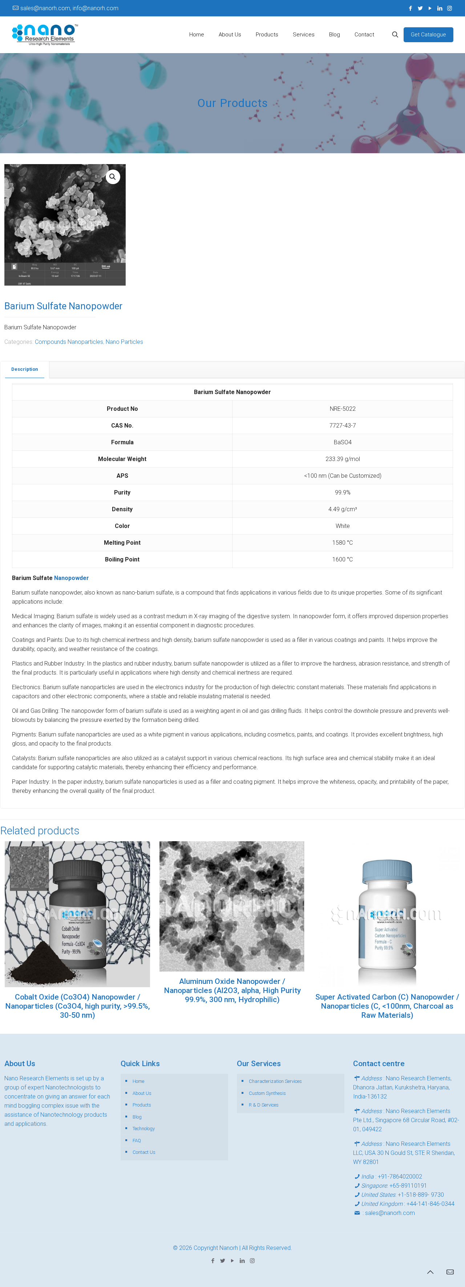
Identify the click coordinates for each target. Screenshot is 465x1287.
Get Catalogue (428, 34)
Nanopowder (71, 578)
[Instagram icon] (449, 8)
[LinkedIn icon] (440, 8)
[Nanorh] (45, 34)
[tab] (24, 369)
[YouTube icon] (430, 8)
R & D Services (264, 1105)
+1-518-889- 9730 (421, 1194)
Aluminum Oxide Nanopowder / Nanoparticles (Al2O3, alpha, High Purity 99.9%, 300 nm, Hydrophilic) (232, 990)
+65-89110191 (408, 1185)
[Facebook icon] (410, 8)
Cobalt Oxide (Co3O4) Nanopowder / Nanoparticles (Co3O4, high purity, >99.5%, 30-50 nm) (77, 1006)
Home (138, 1081)
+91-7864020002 (400, 1176)
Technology (144, 1128)
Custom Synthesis (267, 1093)
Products (142, 1105)
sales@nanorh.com (390, 1212)
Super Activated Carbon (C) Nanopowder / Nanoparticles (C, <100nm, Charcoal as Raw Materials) (387, 1006)
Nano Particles (124, 341)
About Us (142, 1093)
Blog (137, 1117)
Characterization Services (275, 1081)
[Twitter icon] (420, 8)
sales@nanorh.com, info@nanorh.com (69, 8)
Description (24, 369)
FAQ (137, 1140)
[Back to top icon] (430, 1272)
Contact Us (144, 1152)
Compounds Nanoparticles (69, 341)
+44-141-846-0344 (430, 1203)
